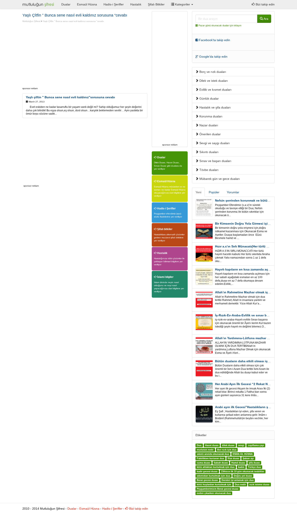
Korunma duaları (210, 116)
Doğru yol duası (243, 475)
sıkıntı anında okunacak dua (213, 454)
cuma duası (203, 462)
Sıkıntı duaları (209, 152)
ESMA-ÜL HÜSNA (243, 454)
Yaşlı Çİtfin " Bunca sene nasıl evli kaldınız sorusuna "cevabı (73, 21)
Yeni (198, 192)
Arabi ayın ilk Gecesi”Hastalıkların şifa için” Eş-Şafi (253, 407)
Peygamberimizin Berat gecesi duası (217, 488)
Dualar (65, 4)
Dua (199, 445)
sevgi (241, 445)
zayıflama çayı (256, 445)
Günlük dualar (209, 98)
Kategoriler (182, 4)
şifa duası (254, 462)
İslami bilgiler (165, 277)
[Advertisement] (58, 55)
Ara (265, 18)
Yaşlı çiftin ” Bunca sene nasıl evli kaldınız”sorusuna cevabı (70, 97)
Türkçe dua (254, 467)
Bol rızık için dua (226, 449)
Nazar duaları (208, 125)
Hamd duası (238, 462)
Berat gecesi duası (207, 480)
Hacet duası (212, 445)
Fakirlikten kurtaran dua (210, 458)
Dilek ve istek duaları (213, 80)
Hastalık (135, 4)
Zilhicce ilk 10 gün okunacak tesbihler (242, 471)
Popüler (214, 192)
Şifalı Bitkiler (156, 4)
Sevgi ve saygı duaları (214, 143)
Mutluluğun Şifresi (31, 21)
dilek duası (228, 445)
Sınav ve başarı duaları (215, 161)
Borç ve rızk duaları (212, 71)
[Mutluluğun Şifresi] (38, 4)
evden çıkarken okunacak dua (214, 493)
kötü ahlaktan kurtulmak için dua (215, 467)
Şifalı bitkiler (164, 229)
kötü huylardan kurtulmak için (214, 484)
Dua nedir (240, 484)
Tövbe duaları (209, 170)
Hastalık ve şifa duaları (215, 107)
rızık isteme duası (259, 484)
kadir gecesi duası (207, 471)
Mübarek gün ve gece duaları (219, 178)
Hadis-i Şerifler (113, 4)
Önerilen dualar (210, 134)
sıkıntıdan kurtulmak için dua (213, 475)
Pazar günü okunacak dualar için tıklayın (220, 25)
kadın (241, 467)
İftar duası (233, 458)
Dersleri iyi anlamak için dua (238, 480)
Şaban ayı (248, 458)
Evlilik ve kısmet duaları (215, 89)
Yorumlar (233, 192)
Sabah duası (221, 462)
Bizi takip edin (265, 4)
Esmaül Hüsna (87, 4)
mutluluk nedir (205, 449)
